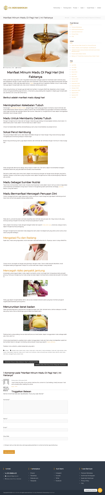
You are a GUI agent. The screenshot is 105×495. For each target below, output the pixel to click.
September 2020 (76, 90)
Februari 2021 (75, 78)
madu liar (15, 352)
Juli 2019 (74, 97)
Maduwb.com (34, 478)
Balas (12, 386)
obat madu (62, 352)
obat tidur (5, 354)
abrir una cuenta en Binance (6, 388)
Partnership (56, 8)
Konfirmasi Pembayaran (78, 29)
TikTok (57, 478)
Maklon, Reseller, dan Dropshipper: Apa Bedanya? (84, 47)
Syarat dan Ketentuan (77, 31)
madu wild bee (51, 342)
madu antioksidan (46, 350)
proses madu (20, 354)
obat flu (57, 352)
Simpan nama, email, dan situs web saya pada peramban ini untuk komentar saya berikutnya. (31, 445)
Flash (34, 492)
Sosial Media (90, 8)
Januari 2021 (75, 81)
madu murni (22, 352)
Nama (5, 418)
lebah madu (22, 350)
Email (5, 427)
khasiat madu (15, 350)
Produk (75, 8)
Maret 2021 (74, 76)
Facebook (58, 480)
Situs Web (6, 436)
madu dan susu (46, 225)
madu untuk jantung (42, 352)
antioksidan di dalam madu (18, 108)
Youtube (58, 475)
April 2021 (74, 74)
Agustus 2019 (75, 95)
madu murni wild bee (30, 352)
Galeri (82, 8)
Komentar (6, 399)
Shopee (32, 473)
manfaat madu (51, 352)
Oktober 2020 (75, 88)
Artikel (99, 8)
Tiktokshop (33, 475)
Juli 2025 (74, 65)
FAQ (73, 36)
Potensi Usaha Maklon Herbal (79, 53)
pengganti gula (12, 354)
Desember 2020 (76, 83)
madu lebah (10, 352)
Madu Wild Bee (16, 492)
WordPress (51, 492)
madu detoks (60, 350)
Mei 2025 (74, 69)
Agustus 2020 (75, 92)
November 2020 (76, 85)
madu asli (53, 350)
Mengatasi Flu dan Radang (19, 237)
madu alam (32, 350)
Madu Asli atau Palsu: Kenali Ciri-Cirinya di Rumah (84, 45)
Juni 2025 (74, 67)
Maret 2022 (74, 72)
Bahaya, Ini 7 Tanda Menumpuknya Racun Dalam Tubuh (85, 56)
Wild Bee (19, 67)
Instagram (59, 473)
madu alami (39, 350)
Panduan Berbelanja (77, 27)
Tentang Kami (67, 8)
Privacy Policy (75, 34)
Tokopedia (33, 480)
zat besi (61, 186)
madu (32, 83)
